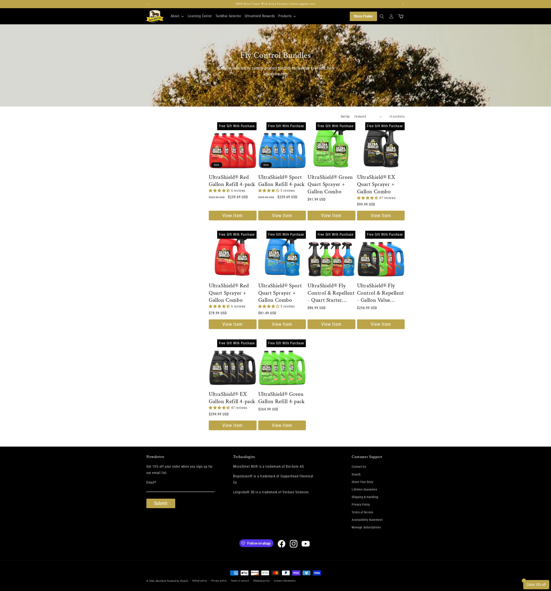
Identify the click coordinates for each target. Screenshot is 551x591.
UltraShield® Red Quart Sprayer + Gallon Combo (229, 293)
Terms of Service (362, 512)
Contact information (284, 580)
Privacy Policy (361, 504)
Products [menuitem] (285, 16)
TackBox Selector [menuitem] (228, 16)
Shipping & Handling (365, 497)
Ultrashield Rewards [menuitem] (260, 16)
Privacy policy (219, 580)
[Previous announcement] (148, 4)
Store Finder (363, 16)
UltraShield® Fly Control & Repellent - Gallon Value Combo (380, 293)
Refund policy (199, 580)
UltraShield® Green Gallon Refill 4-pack (281, 398)
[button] (382, 16)
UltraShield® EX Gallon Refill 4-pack (232, 398)
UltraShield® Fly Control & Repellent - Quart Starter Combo (331, 293)
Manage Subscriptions (366, 527)
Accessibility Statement (367, 519)
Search (356, 474)
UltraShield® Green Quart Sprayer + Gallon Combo (330, 184)
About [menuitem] (175, 16)
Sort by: (345, 116)
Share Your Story (362, 482)
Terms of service (240, 580)
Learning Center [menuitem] (200, 16)
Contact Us (359, 467)
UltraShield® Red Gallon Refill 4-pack (232, 181)
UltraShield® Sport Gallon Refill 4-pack (281, 181)
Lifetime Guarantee (364, 489)
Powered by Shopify (177, 581)
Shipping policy (261, 580)
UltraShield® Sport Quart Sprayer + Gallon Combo (280, 293)
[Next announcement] (403, 4)
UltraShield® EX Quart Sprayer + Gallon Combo (376, 184)
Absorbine (161, 581)
